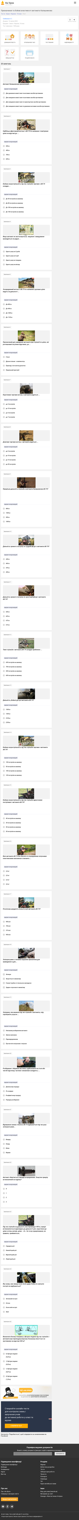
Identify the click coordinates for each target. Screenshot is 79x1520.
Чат (41, 1481)
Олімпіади (43, 1479)
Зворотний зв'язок (9, 1499)
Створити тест (16, 1426)
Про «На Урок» (6, 1491)
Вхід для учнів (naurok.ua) (48, 1491)
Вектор (3, 1474)
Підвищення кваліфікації (9, 1464)
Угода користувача (7, 1516)
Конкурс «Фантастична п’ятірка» (51, 1496)
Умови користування (19, 1516)
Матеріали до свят (46, 1494)
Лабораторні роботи (47, 1472)
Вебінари (4, 1467)
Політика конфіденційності (34, 1516)
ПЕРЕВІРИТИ (60, 1453)
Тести (42, 1469)
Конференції (5, 1469)
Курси (3, 1472)
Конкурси (43, 1476)
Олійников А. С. (7, 18)
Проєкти (43, 1474)
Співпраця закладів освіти (10, 1494)
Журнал (42, 1464)
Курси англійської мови (48, 1484)
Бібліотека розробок (47, 1467)
